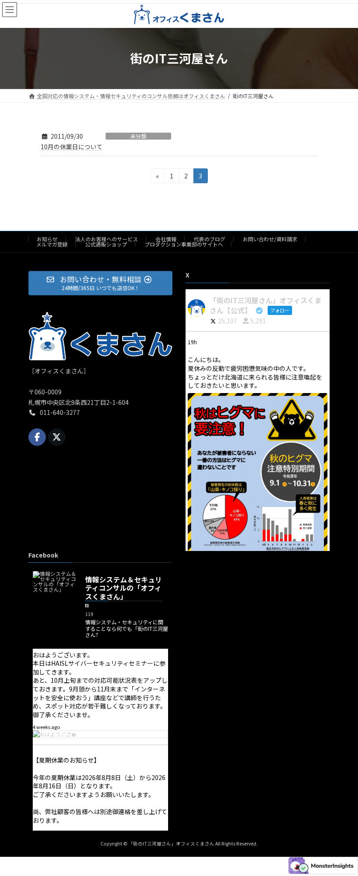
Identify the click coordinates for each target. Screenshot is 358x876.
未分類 (138, 136)
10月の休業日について (72, 146)
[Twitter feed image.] (257, 494)
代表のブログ (209, 239)
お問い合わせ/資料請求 (270, 239)
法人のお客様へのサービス (106, 239)
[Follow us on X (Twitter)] (56, 437)
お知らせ (47, 239)
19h (193, 342)
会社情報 (165, 239)
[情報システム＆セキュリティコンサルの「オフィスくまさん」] (54, 581)
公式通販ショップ (106, 244)
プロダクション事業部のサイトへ (184, 244)
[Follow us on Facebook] (37, 437)
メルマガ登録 (52, 244)
